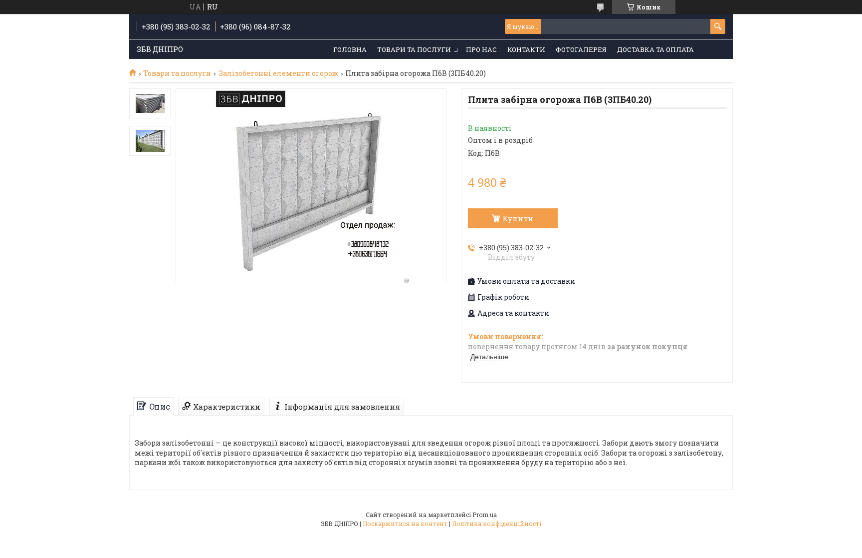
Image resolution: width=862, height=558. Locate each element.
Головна (350, 49)
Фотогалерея (581, 49)
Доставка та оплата (655, 49)
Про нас (481, 49)
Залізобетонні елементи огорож (278, 73)
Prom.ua (484, 515)
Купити (517, 218)
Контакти (526, 49)
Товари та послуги (414, 49)
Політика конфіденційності (496, 524)
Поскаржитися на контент (405, 524)
